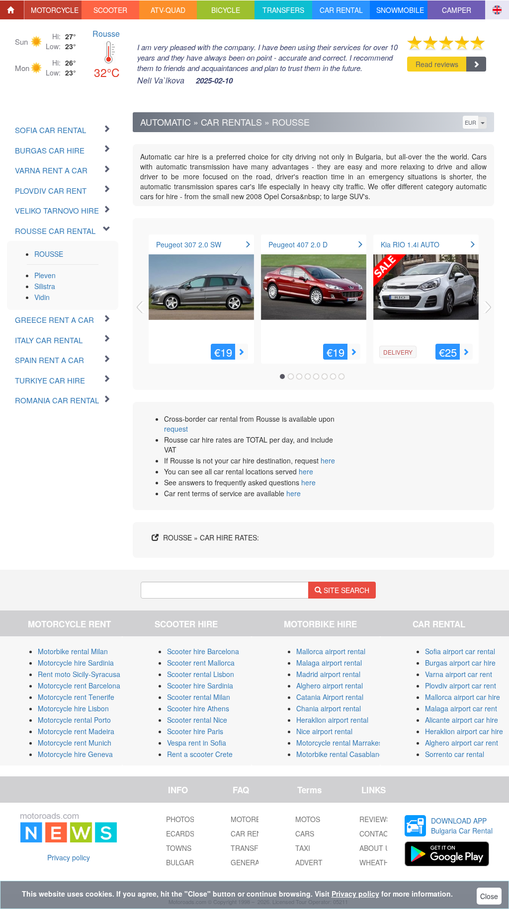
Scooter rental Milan (198, 697)
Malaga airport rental (329, 663)
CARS (304, 833)
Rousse (106, 33)
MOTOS (307, 819)
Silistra (44, 286)
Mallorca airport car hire (462, 697)
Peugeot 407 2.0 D (298, 244)
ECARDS (180, 833)
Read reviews (437, 64)
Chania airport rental (328, 708)
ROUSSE (48, 254)
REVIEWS (375, 819)
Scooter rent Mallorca (201, 663)
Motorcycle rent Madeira (76, 731)
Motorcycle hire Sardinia (76, 663)
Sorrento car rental (454, 754)
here (328, 460)
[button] (53, 9)
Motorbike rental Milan (73, 651)
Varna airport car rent (458, 674)
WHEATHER (378, 862)
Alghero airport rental (329, 685)
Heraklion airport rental (332, 720)
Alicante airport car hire (461, 720)
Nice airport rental (324, 731)
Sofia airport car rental (460, 651)
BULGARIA (183, 862)
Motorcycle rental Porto (74, 720)
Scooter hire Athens (198, 708)
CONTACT (376, 833)
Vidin (42, 297)
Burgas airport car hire (460, 663)
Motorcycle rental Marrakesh (341, 743)
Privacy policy (68, 857)
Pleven (45, 275)
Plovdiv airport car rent (460, 685)
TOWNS (178, 848)
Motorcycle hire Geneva (75, 754)
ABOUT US (377, 848)
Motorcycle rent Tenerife (76, 697)
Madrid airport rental (328, 674)
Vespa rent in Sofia (196, 743)
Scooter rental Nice (197, 720)
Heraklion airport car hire (464, 731)
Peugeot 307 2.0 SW (188, 244)
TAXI (302, 848)
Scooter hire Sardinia (200, 685)
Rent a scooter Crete (200, 754)
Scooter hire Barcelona (203, 651)
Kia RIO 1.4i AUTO (410, 244)
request (176, 429)
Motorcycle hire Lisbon (73, 708)
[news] (68, 826)
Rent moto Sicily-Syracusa (79, 674)
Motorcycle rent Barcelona (79, 685)
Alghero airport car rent (461, 743)
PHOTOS (180, 819)
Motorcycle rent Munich (74, 743)
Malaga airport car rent (461, 708)
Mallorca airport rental (330, 651)
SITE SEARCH (345, 590)
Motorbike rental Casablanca (341, 754)
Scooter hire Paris (195, 731)
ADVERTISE (314, 862)
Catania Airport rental (329, 697)
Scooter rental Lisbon (200, 674)
